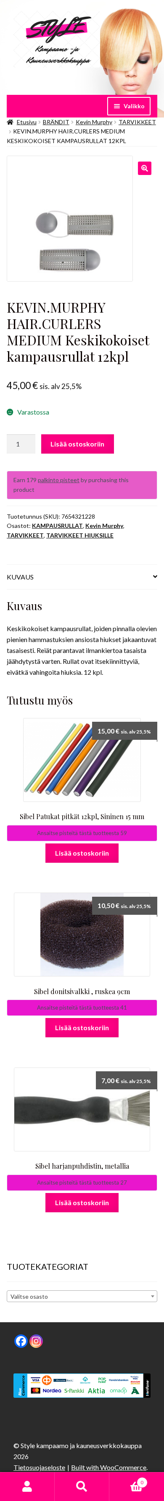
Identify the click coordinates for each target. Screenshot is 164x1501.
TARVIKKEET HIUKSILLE (80, 535)
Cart (126, 1479)
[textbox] (82, 1297)
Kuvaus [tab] (20, 577)
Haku (82, 1486)
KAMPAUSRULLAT (57, 525)
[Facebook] (21, 1341)
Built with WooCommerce (108, 1467)
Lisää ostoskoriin (77, 444)
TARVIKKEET (137, 121)
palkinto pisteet (58, 479)
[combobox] (82, 1296)
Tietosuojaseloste (39, 1467)
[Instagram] (36, 1341)
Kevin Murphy (94, 121)
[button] (144, 168)
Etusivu (27, 121)
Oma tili (27, 1486)
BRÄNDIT (56, 121)
